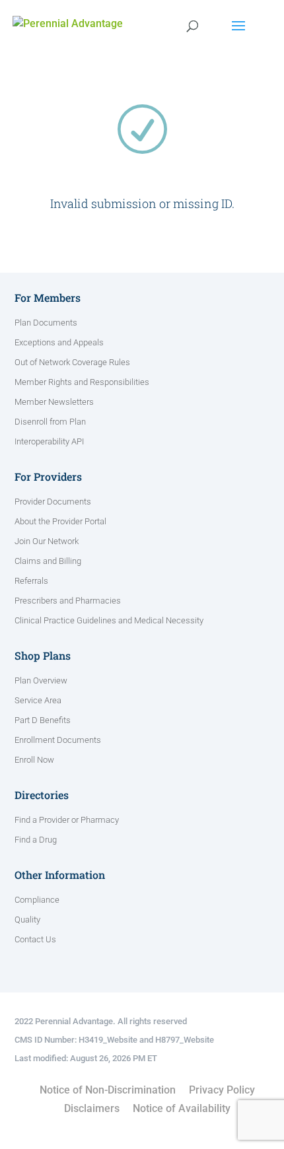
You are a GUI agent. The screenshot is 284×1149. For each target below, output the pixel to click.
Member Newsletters (54, 402)
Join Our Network (47, 541)
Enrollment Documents (58, 740)
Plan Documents (46, 323)
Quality (27, 919)
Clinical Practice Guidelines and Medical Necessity (109, 620)
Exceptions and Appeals (59, 342)
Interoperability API (49, 441)
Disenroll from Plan (50, 422)
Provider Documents (53, 501)
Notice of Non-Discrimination (108, 1090)
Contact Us (35, 939)
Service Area (38, 700)
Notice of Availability (182, 1108)
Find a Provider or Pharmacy (67, 820)
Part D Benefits (43, 720)
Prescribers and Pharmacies (68, 601)
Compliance (37, 900)
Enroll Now (34, 760)
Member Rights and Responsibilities (82, 382)
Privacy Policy (222, 1090)
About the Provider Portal (60, 521)
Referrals (31, 581)
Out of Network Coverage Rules (72, 362)
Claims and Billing (48, 561)
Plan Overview (41, 680)
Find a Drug (36, 840)
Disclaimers (92, 1108)
